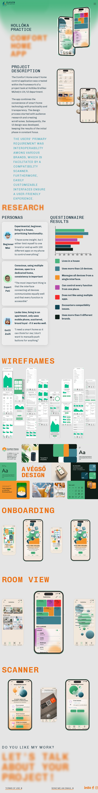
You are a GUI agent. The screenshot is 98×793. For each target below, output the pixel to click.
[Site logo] (9, 3)
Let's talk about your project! (35, 767)
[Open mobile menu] (94, 3)
